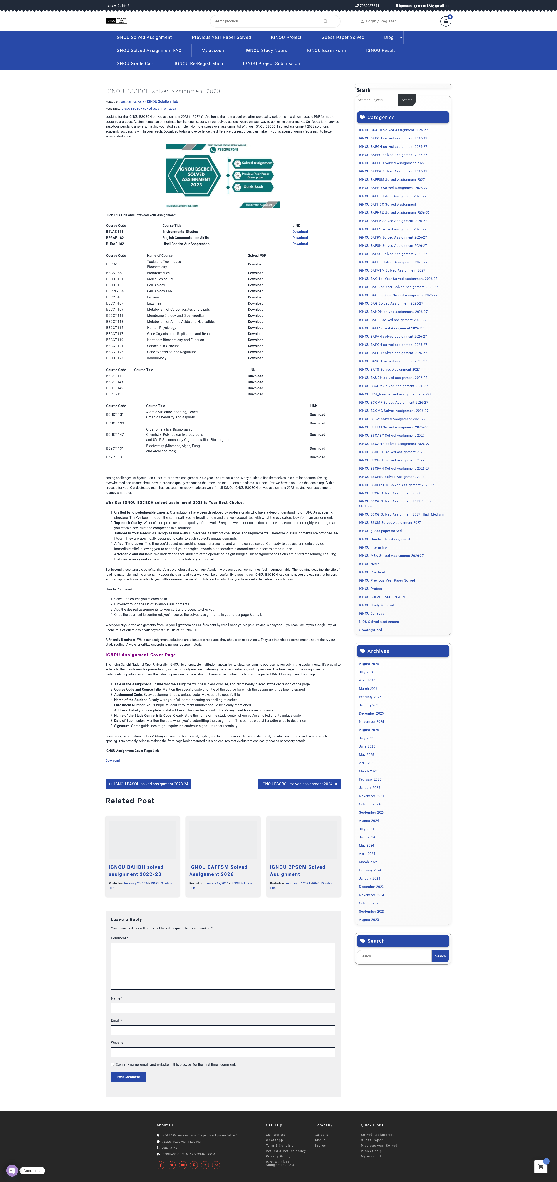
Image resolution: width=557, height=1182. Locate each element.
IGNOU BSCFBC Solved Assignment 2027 (391, 477)
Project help (371, 1151)
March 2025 (368, 771)
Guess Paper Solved (343, 37)
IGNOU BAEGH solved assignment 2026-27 (393, 147)
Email (116, 1020)
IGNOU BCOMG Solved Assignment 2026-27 (394, 411)
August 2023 (369, 920)
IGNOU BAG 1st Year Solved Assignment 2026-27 (398, 279)
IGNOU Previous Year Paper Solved (387, 580)
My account (213, 50)
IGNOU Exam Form (326, 50)
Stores (320, 1145)
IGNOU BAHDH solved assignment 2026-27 (393, 312)
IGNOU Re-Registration (199, 63)
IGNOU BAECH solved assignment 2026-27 (393, 138)
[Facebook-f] (160, 1165)
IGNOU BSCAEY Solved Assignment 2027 (392, 436)
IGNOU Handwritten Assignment (384, 539)
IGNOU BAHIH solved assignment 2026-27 (392, 320)
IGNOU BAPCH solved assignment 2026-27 (393, 345)
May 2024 (366, 845)
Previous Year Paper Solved (221, 37)
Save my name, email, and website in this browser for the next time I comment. (176, 1065)
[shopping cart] (445, 22)
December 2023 (371, 887)
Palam (111, 6)
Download (300, 232)
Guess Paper (372, 1140)
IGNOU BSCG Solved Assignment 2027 (389, 493)
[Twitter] (172, 1165)
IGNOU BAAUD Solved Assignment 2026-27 (393, 130)
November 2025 (371, 722)
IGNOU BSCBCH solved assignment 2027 (391, 460)
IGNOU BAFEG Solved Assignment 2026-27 (393, 171)
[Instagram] (205, 1165)
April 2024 (367, 854)
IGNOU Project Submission (271, 63)
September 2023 (372, 911)
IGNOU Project (286, 37)
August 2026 (369, 664)
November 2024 (371, 796)
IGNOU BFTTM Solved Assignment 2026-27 (393, 427)
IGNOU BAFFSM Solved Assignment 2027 (392, 180)
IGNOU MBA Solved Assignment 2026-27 (391, 556)
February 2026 (370, 697)
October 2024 (370, 804)
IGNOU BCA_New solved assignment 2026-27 (395, 394)
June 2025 (367, 746)
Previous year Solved (379, 1145)
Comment (119, 938)
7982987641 (369, 6)
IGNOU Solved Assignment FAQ (148, 50)
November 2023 (371, 895)
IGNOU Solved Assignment (144, 37)
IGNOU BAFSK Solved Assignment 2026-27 (393, 246)
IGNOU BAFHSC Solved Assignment (387, 204)
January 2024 (369, 878)
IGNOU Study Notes (266, 50)
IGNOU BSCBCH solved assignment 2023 (148, 108)
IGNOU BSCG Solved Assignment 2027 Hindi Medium (401, 514)
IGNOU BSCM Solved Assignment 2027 (390, 523)
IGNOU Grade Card (135, 63)
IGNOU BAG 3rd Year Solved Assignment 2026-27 (398, 295)
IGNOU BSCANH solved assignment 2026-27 (394, 444)
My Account (371, 1156)
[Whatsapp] (216, 1165)
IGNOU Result (380, 50)
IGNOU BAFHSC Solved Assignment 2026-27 (394, 213)
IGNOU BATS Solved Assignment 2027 (389, 369)
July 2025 (366, 738)
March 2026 (368, 689)
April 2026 (367, 680)
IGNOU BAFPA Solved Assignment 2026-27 (393, 221)
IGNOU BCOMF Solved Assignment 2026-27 (393, 402)
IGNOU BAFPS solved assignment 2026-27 (392, 229)
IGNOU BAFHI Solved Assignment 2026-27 (392, 196)
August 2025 (369, 730)
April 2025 (367, 763)
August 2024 (369, 821)
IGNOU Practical (372, 572)
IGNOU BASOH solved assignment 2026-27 (393, 361)
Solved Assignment (377, 1134)
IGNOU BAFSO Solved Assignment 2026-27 (393, 254)
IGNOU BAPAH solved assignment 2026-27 (393, 336)
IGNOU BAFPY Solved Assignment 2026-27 (393, 237)
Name (116, 998)
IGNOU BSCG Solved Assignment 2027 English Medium (396, 503)
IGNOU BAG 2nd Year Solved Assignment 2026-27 (398, 287)
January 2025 (369, 788)
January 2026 (369, 705)
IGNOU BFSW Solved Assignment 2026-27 (392, 419)
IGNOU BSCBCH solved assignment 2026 (391, 452)
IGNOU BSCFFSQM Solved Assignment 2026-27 (396, 485)
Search (324, 21)
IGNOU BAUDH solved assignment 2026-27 (393, 378)
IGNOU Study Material (376, 605)
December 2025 (371, 713)
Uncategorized (370, 630)
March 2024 (368, 862)
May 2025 (366, 755)
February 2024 (370, 870)
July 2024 (366, 829)
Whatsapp (274, 1140)
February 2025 (370, 779)
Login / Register (381, 21)
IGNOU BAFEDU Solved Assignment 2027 (392, 163)
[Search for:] (394, 956)
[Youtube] (183, 1165)
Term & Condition (281, 1145)
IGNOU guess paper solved (380, 531)
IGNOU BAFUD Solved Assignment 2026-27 (393, 262)
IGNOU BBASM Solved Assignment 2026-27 (393, 386)
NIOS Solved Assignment (379, 622)
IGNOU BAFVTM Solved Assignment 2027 (392, 270)
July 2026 (366, 672)
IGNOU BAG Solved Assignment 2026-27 (391, 303)
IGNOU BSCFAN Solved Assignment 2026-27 (394, 469)
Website (117, 1042)
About (320, 1140)
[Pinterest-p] (194, 1165)
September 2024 (372, 812)
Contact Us (275, 1134)
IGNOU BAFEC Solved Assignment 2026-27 (393, 155)
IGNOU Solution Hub (162, 101)
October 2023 (370, 903)
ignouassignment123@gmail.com (424, 6)
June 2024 (367, 837)
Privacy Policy (278, 1156)
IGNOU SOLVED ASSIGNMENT (383, 597)
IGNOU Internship (373, 547)
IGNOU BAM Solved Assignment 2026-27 (391, 328)
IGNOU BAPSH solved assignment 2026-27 (393, 353)
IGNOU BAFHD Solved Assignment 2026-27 (393, 188)
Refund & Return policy (286, 1151)
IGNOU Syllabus (371, 613)
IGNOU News (369, 564)
